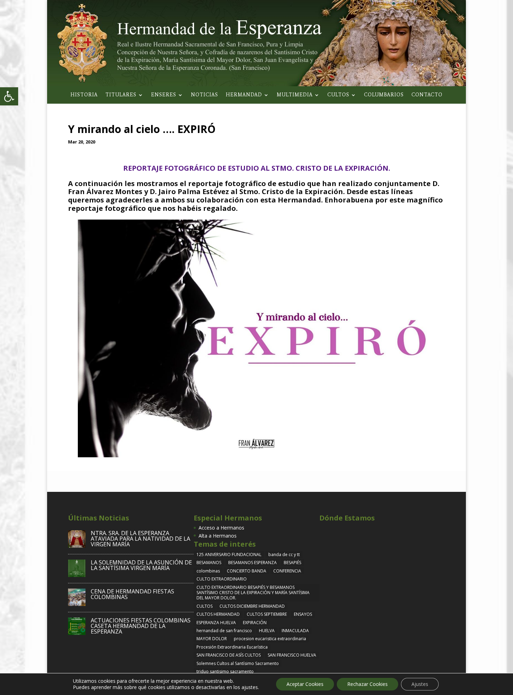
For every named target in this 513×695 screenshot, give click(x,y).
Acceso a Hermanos (221, 527)
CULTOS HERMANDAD (218, 614)
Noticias (204, 95)
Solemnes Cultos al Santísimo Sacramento (237, 663)
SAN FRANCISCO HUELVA (292, 655)
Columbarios (384, 95)
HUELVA (267, 631)
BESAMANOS (208, 562)
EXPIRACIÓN (255, 623)
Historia (84, 95)
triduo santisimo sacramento (225, 671)
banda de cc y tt (284, 554)
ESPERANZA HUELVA (216, 623)
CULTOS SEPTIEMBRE (267, 614)
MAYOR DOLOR (211, 639)
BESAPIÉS (292, 562)
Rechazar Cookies (367, 684)
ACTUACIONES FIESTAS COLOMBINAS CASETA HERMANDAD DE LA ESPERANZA (141, 625)
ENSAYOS (303, 614)
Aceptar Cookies (305, 684)
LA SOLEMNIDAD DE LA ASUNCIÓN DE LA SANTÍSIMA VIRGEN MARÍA (141, 565)
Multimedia (295, 95)
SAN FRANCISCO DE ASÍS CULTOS (228, 655)
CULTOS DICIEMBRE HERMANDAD (252, 606)
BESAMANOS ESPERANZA (252, 562)
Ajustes (419, 684)
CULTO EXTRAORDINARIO (221, 579)
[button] (9, 96)
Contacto (427, 95)
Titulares (120, 95)
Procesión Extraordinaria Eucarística (232, 647)
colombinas (208, 571)
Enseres (163, 95)
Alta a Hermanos (218, 535)
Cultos (338, 95)
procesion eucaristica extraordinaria (270, 639)
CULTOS (204, 606)
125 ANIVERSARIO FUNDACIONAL (228, 554)
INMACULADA (295, 631)
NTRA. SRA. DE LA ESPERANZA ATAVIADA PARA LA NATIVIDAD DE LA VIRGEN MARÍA (140, 538)
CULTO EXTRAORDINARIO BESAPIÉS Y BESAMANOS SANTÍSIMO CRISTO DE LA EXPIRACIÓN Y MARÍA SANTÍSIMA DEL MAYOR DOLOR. (253, 592)
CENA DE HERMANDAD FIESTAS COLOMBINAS (132, 594)
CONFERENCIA (287, 571)
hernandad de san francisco (224, 631)
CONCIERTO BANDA (246, 571)
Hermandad (244, 95)
